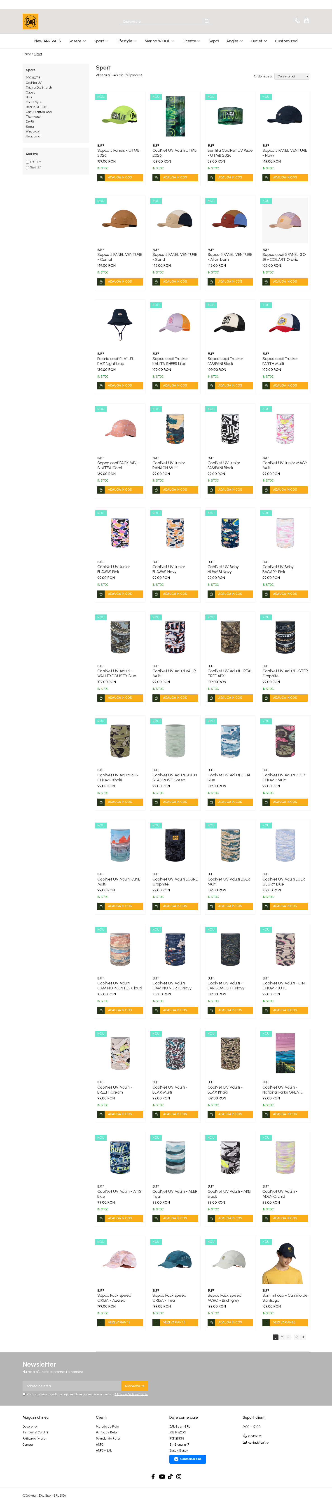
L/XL (33, 162)
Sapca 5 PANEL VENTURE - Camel (119, 257)
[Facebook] (153, 1477)
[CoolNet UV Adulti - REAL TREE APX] (230, 637)
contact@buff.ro (258, 1442)
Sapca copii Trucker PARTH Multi (280, 361)
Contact (28, 1444)
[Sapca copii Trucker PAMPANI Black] (230, 325)
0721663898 (255, 1436)
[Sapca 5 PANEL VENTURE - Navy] (285, 116)
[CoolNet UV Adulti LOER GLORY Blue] (285, 845)
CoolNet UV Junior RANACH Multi (168, 465)
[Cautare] (207, 21)
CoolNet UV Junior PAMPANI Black (224, 465)
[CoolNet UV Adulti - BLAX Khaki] (230, 1053)
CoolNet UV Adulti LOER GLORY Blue (283, 882)
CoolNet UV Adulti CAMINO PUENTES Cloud (119, 986)
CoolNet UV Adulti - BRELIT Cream (114, 1090)
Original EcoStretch (39, 87)
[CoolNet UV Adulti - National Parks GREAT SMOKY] (285, 1053)
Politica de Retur (107, 1432)
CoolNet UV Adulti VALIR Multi (174, 673)
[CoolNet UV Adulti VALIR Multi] (175, 637)
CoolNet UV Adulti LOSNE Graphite (175, 882)
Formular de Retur (108, 1438)
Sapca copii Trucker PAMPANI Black (225, 361)
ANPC (100, 1444)
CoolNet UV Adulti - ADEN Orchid (279, 1194)
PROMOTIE (33, 77)
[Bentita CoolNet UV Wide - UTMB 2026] (230, 116)
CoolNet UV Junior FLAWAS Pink (113, 569)
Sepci (30, 126)
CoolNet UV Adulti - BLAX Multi (169, 1090)
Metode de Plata (107, 1426)
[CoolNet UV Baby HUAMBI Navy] (230, 533)
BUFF (100, 145)
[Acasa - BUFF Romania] (45, 21)
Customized (286, 40)
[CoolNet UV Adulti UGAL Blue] (230, 741)
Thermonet (34, 116)
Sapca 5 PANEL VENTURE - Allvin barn (230, 257)
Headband (33, 136)
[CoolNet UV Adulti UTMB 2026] (175, 116)
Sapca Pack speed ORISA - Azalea (114, 1298)
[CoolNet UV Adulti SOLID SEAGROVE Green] (175, 741)
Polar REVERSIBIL (37, 107)
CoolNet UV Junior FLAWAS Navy (168, 569)
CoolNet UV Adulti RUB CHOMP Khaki (117, 777)
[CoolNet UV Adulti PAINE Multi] (120, 845)
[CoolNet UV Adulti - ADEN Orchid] (285, 1157)
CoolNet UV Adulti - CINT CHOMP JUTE (284, 986)
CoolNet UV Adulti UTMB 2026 (174, 153)
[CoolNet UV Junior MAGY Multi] (285, 428)
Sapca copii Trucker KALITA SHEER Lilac (170, 361)
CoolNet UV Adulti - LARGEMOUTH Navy (226, 986)
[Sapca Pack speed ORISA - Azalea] (120, 1261)
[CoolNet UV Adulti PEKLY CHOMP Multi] (285, 741)
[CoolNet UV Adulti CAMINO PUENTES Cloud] (120, 949)
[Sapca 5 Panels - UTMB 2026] (120, 116)
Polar (29, 97)
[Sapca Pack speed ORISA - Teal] (175, 1261)
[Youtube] (162, 1477)
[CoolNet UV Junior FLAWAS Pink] (120, 533)
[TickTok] (170, 1477)
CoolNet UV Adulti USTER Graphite (285, 673)
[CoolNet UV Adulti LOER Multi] (230, 845)
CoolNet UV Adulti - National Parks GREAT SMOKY (281, 1090)
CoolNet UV (34, 82)
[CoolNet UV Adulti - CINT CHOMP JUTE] (285, 949)
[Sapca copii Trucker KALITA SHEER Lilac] (175, 325)
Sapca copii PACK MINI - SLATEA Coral (118, 465)
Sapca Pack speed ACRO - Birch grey (224, 1298)
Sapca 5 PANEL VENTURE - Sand (174, 257)
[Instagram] (179, 1477)
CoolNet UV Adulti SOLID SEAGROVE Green (174, 777)
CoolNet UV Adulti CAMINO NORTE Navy (172, 986)
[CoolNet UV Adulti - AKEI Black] (230, 1157)
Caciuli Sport (34, 102)
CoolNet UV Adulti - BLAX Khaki (225, 1090)
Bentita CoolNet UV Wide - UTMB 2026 (230, 153)
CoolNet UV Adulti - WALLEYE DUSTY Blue (116, 673)
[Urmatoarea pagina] (303, 1337)
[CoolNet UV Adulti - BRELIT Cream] (120, 1053)
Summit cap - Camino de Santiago (285, 1298)
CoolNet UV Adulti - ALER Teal (174, 1194)
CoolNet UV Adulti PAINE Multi (118, 882)
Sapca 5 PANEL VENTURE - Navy (284, 153)
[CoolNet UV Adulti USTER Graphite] (285, 637)
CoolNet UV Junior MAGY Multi (284, 465)
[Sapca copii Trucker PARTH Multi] (285, 325)
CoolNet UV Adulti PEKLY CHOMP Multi (284, 777)
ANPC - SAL (104, 1450)
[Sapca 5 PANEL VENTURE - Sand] (175, 220)
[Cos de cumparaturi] (305, 20)
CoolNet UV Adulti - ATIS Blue (119, 1194)
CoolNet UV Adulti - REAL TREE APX (230, 673)
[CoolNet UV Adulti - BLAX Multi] (175, 1053)
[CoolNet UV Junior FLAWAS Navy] (175, 533)
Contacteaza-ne (190, 1459)
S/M (33, 167)
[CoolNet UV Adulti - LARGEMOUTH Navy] (230, 949)
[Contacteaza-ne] (296, 20)
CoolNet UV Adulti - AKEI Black (229, 1194)
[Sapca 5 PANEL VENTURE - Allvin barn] (230, 220)
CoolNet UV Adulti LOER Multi (229, 882)
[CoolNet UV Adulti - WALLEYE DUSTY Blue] (120, 637)
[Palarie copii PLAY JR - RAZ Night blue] (120, 325)
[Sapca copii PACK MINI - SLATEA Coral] (120, 428)
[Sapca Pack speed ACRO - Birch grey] (230, 1261)
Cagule (30, 92)
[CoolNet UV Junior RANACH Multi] (175, 428)
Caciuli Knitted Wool (39, 112)
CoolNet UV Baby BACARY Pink (278, 569)
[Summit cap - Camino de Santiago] (285, 1261)
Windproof (33, 131)
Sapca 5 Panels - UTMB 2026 (118, 153)
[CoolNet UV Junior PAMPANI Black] (230, 428)
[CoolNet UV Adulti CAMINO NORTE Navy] (175, 949)
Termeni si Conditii (35, 1432)
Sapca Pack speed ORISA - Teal (169, 1298)
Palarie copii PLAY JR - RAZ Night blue (116, 361)
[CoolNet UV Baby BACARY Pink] (285, 533)
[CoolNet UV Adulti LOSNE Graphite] (175, 845)
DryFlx (30, 121)
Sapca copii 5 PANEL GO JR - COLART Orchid (284, 257)
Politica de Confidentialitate (131, 1394)
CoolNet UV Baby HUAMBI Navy (223, 569)
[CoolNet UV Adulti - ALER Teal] (175, 1157)
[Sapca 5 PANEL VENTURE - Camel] (120, 220)
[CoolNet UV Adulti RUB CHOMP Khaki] (120, 741)
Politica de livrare (34, 1438)
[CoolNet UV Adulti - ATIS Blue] (120, 1157)
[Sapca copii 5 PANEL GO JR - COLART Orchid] (285, 220)
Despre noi (30, 1426)
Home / (28, 54)
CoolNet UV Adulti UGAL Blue (229, 777)
